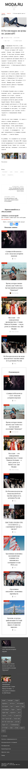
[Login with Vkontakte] (17, 224)
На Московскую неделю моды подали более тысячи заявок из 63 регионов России (13, 358)
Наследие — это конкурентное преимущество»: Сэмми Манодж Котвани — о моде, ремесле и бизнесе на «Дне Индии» (14, 323)
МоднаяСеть (5, 703)
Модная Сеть (5, 724)
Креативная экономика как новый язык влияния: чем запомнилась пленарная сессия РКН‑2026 (14, 559)
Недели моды (5, 712)
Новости (9, 13)
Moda (23, 706)
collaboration (17, 715)
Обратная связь (5, 752)
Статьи (9, 715)
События (17, 706)
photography (5, 706)
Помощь (3, 755)
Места (19, 712)
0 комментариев (18, 40)
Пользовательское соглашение (9, 742)
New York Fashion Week (7, 721)
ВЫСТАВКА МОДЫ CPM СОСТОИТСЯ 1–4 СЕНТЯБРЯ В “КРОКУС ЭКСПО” (14, 525)
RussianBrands (5, 709)
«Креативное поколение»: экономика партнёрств (14, 591)
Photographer (20, 703)
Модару (13, 709)
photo (11, 706)
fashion (4, 715)
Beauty (22, 727)
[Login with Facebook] (11, 224)
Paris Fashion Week (7, 718)
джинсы (22, 171)
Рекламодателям (5, 745)
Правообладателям (6, 749)
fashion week (17, 718)
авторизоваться (5, 219)
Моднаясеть (13, 712)
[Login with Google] (14, 224)
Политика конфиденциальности (9, 739)
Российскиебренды (14, 724)
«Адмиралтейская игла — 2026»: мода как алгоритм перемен (14, 253)
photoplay (12, 703)
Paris (3, 730)
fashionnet (5, 171)
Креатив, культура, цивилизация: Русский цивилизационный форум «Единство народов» (14, 622)
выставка (17, 721)
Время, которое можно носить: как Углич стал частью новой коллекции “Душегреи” (14, 286)
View (13, 239)
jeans (11, 171)
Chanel (11, 727)
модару (17, 700)
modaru (16, 171)
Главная (3, 13)
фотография (5, 727)
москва (16, 727)
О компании (4, 736)
